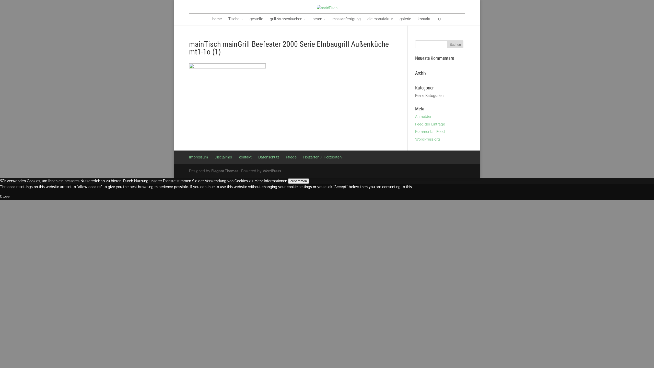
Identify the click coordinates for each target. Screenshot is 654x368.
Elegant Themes (224, 171)
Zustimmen (298, 181)
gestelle (256, 19)
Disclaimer (223, 157)
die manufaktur (380, 19)
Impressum (198, 157)
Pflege (291, 157)
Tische (233, 19)
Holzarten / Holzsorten (322, 157)
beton (317, 19)
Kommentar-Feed (430, 132)
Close (4, 196)
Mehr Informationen (270, 181)
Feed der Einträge (430, 124)
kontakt (424, 19)
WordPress (272, 171)
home (217, 19)
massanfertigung (346, 19)
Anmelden (423, 116)
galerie (405, 19)
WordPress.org (427, 139)
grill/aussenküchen (286, 19)
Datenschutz (268, 157)
